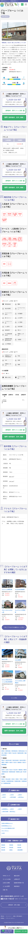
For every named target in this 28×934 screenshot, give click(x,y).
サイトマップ (8, 916)
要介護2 (3, 847)
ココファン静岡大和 (7, 589)
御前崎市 (20, 762)
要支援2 (11, 845)
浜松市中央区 (9, 760)
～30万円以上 (21, 797)
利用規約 (2, 918)
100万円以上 (12, 811)
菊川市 (24, 762)
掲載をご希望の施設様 (17, 916)
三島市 (7, 769)
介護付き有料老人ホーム (7, 823)
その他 (3, 833)
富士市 (11, 769)
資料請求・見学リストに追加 (14, 110)
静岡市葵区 (8, 750)
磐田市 (7, 762)
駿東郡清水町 (5, 771)
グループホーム (5, 830)
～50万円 (20, 809)
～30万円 (11, 809)
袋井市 (11, 762)
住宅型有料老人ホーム (7, 825)
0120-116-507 (13, 102)
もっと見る (14, 697)
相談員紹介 (17, 886)
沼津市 (3, 769)
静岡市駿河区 (15, 750)
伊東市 (17, 779)
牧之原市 (15, 753)
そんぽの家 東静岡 (19, 589)
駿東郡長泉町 (12, 771)
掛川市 (15, 762)
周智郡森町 (4, 764)
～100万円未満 (5, 811)
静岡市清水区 (22, 750)
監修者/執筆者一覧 (19, 882)
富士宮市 (16, 769)
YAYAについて (6, 875)
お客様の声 (17, 879)
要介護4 (19, 847)
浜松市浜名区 (16, 760)
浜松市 (3, 760)
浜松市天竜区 (23, 760)
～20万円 (20, 794)
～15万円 (11, 794)
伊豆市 (13, 779)
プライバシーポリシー (10, 918)
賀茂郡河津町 (18, 781)
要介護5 (3, 849)
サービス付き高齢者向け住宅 (8, 828)
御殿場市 (21, 769)
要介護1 (19, 845)
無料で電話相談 (8, 931)
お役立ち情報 (6, 882)
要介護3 (11, 847)
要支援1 (3, 845)
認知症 (10, 849)
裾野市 (25, 769)
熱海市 (3, 779)
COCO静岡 (18, 660)
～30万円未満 (12, 797)
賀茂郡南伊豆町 (7, 783)
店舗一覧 (5, 889)
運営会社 (2, 916)
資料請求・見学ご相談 (22, 931)
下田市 (21, 779)
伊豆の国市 (8, 779)
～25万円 (4, 797)
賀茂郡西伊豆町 (10, 781)
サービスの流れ (7, 879)
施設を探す (17, 875)
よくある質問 (6, 886)
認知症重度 (20, 849)
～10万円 (4, 794)
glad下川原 (4, 659)
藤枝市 (6, 753)
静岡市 (3, 750)
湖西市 (3, 762)
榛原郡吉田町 (21, 753)
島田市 (10, 753)
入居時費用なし (5, 809)
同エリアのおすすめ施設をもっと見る (14, 627)
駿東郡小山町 (19, 771)
